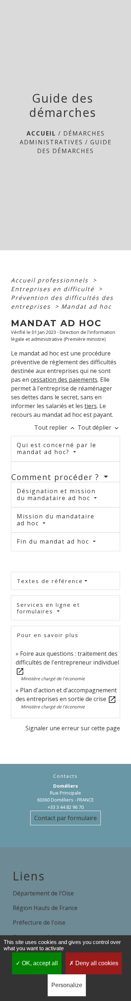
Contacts (65, 776)
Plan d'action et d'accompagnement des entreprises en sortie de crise (66, 694)
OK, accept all (39, 963)
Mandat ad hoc (86, 306)
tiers (90, 406)
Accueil (41, 133)
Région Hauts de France (45, 908)
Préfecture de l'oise (39, 922)
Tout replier (55, 427)
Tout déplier (99, 427)
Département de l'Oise (43, 893)
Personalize (66, 985)
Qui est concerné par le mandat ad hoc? (56, 448)
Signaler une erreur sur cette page (72, 728)
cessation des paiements (64, 380)
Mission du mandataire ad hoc (56, 519)
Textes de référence (50, 581)
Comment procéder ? (56, 477)
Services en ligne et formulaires (48, 608)
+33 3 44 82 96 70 (66, 807)
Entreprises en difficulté (53, 289)
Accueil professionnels (51, 280)
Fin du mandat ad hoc (54, 541)
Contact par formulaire (65, 818)
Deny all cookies (96, 963)
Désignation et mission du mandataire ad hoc (56, 494)
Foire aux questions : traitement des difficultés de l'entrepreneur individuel (67, 662)
